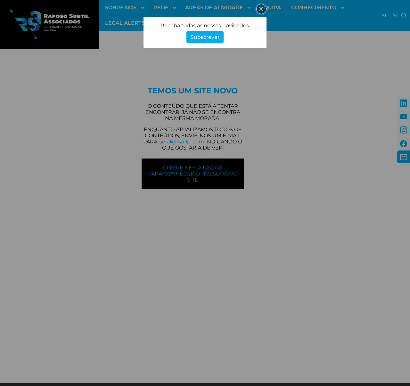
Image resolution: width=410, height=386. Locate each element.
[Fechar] (261, 9)
